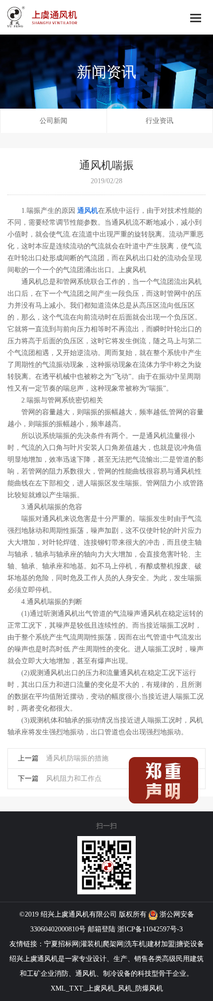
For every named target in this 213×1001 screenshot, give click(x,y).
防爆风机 (149, 988)
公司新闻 (53, 120)
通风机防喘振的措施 (77, 758)
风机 (82, 914)
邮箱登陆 (101, 929)
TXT (76, 988)
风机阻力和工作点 (74, 778)
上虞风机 (100, 988)
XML (58, 988)
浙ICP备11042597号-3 (150, 929)
